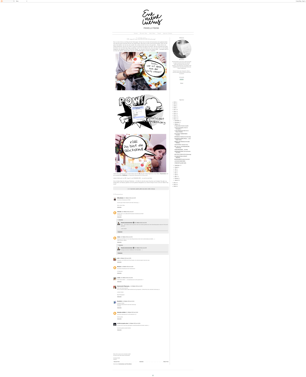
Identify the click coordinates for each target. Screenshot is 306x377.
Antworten (119, 207)
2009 (175, 186)
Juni (176, 171)
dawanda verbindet (121, 312)
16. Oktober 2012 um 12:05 (141, 247)
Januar (176, 180)
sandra (118, 277)
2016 (175, 111)
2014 (175, 115)
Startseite (136, 33)
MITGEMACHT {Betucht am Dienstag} (183, 136)
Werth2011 (119, 301)
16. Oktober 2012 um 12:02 (127, 237)
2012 (175, 118)
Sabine (118, 237)
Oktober (176, 124)
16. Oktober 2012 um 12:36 (127, 277)
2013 (175, 117)
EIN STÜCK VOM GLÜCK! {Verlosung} (183, 154)
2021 (175, 104)
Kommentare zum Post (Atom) (125, 364)
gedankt (137, 188)
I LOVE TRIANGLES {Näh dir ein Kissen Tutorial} (182, 131)
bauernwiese (132, 188)
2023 (175, 102)
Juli (175, 169)
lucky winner (144, 188)
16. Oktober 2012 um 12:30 (127, 266)
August (176, 167)
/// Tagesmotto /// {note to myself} (181, 125)
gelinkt (140, 188)
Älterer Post (165, 361)
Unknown (119, 211)
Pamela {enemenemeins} (126, 222)
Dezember (177, 120)
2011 (175, 182)
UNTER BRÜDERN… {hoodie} (181, 149)
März (176, 176)
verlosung (153, 188)
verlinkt (149, 188)
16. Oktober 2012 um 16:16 (132, 312)
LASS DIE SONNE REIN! (180, 161)
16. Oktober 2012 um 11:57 (128, 211)
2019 (175, 105)
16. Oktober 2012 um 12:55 (136, 286)
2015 (175, 113)
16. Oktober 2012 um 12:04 (141, 222)
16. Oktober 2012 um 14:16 (128, 301)
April (176, 174)
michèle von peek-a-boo (122, 323)
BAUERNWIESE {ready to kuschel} (182, 159)
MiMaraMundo (120, 198)
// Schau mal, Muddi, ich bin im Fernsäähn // (181, 128)
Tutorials (159, 33)
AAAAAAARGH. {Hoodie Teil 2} (181, 144)
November (177, 122)
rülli (139, 173)
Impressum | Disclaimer (167, 33)
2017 (175, 109)
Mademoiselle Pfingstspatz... (123, 286)
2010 (175, 184)
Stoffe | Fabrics (152, 33)
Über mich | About (143, 33)
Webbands (124, 175)
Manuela (119, 266)
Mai (175, 172)
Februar (176, 178)
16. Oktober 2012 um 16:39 (134, 323)
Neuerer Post (116, 361)
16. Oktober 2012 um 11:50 (130, 198)
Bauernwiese (163, 173)
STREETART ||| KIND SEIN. (180, 163)
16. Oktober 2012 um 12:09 (125, 258)
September (177, 165)
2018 (175, 107)
